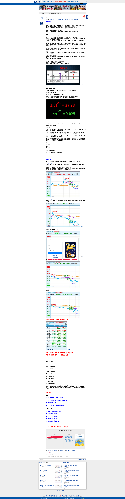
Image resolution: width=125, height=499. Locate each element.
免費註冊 (82, 0)
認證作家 (53, 495)
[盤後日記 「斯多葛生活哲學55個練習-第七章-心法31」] (58, 487)
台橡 (51, 19)
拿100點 (82, 2)
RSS (62, 495)
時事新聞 (73, 3)
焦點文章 (52, 1)
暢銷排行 (56, 3)
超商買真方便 (69, 438)
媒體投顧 (76, 1)
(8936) (77, 19)
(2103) (53, 19)
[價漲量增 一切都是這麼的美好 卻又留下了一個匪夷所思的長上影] (82, 464)
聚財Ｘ (81, 3)
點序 (70, 19)
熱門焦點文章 (66, 462)
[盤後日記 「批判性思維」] (58, 477)
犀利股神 (68, 1)
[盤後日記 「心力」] (58, 482)
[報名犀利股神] (62, 7)
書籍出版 (57, 495)
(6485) (72, 19)
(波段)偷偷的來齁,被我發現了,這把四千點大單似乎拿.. (71, 487)
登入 (54, 252)
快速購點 (69, 440)
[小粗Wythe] (41, 19)
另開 (82, 84)
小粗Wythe (59, 13)
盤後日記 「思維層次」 (44, 471)
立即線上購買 (69, 436)
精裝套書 (60, 3)
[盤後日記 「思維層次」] (58, 471)
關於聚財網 (72, 495)
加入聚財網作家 (77, 495)
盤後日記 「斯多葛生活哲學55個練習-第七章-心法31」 (47, 486)
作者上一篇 (80, 459)
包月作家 (64, 1)
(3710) (66, 19)
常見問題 (69, 495)
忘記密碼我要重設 (55, 257)
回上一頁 (58, 490)
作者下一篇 (84, 459)
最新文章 (48, 1)
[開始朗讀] (84, 16)
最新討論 (44, 1)
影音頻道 (69, 3)
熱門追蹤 (72, 1)
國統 (75, 19)
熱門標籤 (56, 1)
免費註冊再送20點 (55, 259)
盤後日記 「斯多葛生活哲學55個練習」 (46, 466)
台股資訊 (43, 3)
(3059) (59, 19)
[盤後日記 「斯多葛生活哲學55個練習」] (58, 466)
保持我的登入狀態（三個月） (53, 250)
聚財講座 (52, 3)
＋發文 (87, 16)
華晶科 (57, 19)
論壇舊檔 (50, 495)
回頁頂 (63, 490)
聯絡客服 (70, 259)
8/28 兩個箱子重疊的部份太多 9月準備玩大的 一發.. (71, 482)
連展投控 (60, 450)
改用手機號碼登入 (55, 255)
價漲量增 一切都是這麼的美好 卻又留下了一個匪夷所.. (71, 467)
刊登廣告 (60, 495)
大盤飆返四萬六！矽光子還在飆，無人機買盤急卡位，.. (71, 477)
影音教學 (64, 3)
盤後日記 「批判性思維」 (44, 476)
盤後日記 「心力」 (43, 481)
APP (41, 24)
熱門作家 (60, 1)
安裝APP (47, 495)
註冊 (51, 438)
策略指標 (77, 3)
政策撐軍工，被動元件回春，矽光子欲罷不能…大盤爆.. (71, 472)
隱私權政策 (65, 495)
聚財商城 (47, 3)
